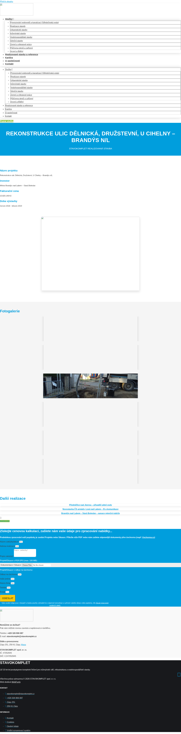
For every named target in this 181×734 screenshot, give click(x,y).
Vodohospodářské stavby (21, 37)
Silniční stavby (16, 41)
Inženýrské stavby (18, 33)
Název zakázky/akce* (9, 542)
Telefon (3, 588)
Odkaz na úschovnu (9, 574)
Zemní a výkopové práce (21, 44)
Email (3, 592)
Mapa (23, 645)
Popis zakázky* (7, 556)
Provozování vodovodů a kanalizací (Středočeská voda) (34, 22)
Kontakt (9, 64)
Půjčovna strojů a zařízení (21, 48)
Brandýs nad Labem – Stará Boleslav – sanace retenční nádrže (90, 513)
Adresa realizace (7, 546)
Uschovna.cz (148, 537)
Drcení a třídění (16, 51)
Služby (8, 19)
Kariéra (9, 57)
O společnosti (12, 61)
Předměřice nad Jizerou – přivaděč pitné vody (90, 505)
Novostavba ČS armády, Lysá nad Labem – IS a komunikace (90, 509)
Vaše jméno (5, 579)
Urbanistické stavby (18, 30)
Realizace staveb (17, 26)
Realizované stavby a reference (21, 54)
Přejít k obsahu (6, 1)
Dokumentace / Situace (11, 565)
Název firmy (5, 583)
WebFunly (16, 682)
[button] (5, 521)
